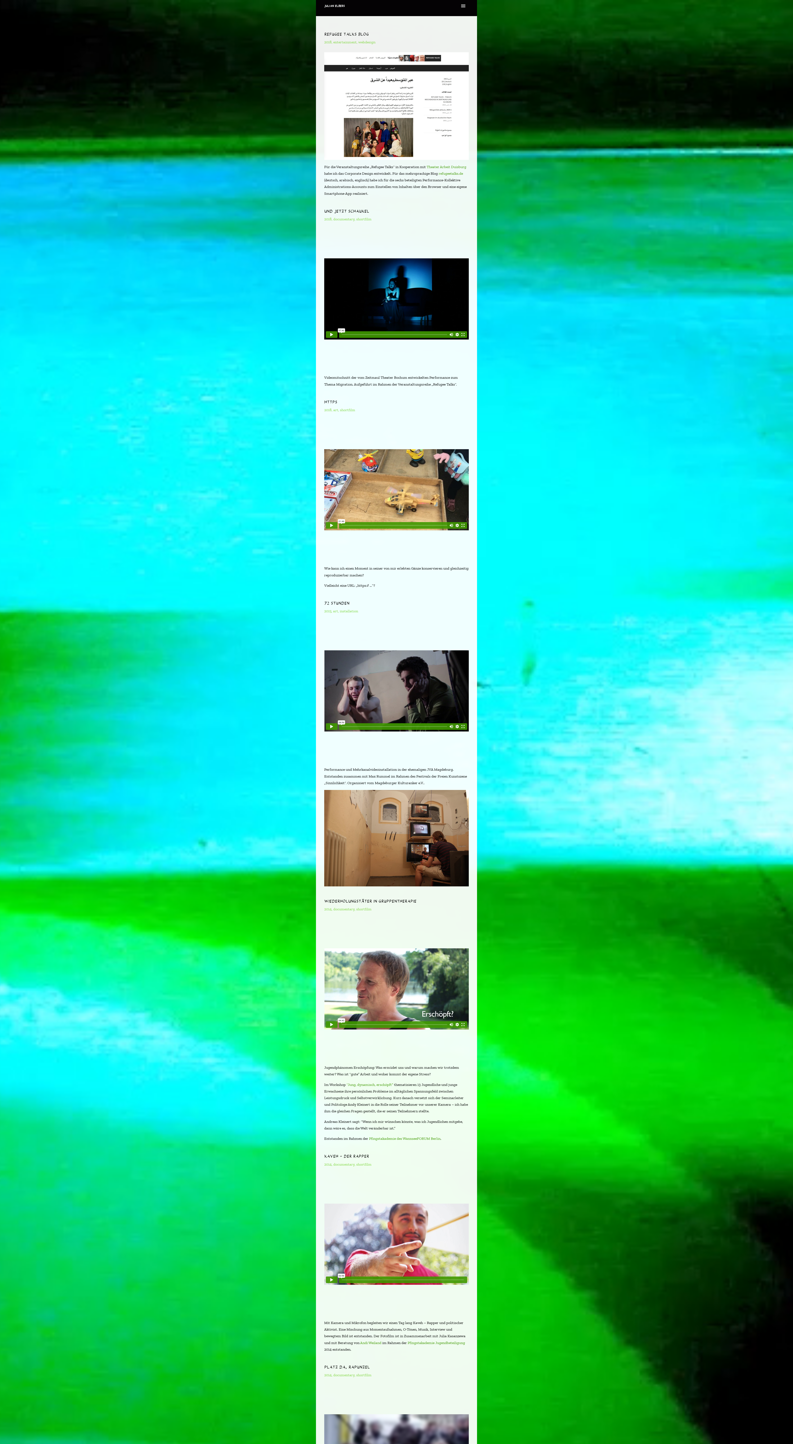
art (335, 410)
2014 (328, 909)
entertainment (345, 42)
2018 (328, 42)
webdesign (366, 42)
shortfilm (364, 219)
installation (349, 611)
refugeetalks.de (451, 173)
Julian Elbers (334, 5)
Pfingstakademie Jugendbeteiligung (436, 1343)
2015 (327, 611)
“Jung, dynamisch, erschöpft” (370, 1084)
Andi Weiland (370, 1343)
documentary (344, 219)
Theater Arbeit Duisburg (446, 167)
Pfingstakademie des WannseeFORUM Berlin (404, 1138)
